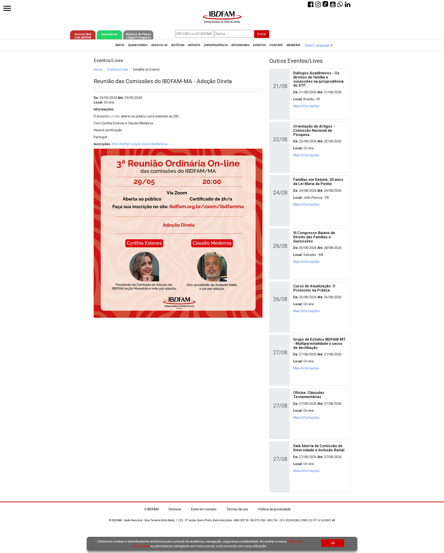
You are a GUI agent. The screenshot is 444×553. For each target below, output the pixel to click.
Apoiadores (240, 45)
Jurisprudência (216, 45)
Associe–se (159, 45)
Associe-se (109, 34)
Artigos (194, 45)
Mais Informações (306, 106)
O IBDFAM (151, 509)
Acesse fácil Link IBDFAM (82, 36)
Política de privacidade (274, 509)
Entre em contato (203, 509)
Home (98, 69)
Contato (276, 45)
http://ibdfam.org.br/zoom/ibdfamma (139, 144)
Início (119, 45)
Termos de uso (237, 509)
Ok (333, 543)
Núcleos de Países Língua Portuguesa (138, 36)
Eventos (259, 45)
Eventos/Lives (118, 69)
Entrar (261, 34)
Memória (293, 45)
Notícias (178, 45)
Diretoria (175, 509)
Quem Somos (138, 45)
